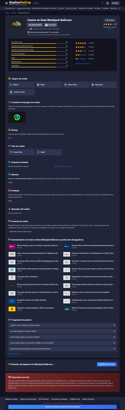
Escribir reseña (35, 25)
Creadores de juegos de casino (44, 8)
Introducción (10, 8)
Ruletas (16, 85)
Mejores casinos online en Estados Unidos (62, 407)
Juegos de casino (24, 8)
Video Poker (72, 85)
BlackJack (99, 85)
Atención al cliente (86, 8)
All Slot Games (44, 399)
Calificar (52, 25)
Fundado (105, 8)
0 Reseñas (110, 29)
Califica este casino (82, 63)
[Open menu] (6, 3)
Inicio (7, 13)
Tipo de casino (71, 8)
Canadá (13, 13)
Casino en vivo (19, 92)
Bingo (42, 85)
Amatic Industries (88, 399)
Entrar (115, 3)
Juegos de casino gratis (28, 399)
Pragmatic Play (75, 399)
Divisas (61, 8)
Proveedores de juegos (59, 399)
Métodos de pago (11, 399)
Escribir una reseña (107, 364)
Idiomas (97, 8)
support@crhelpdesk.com (62, 166)
